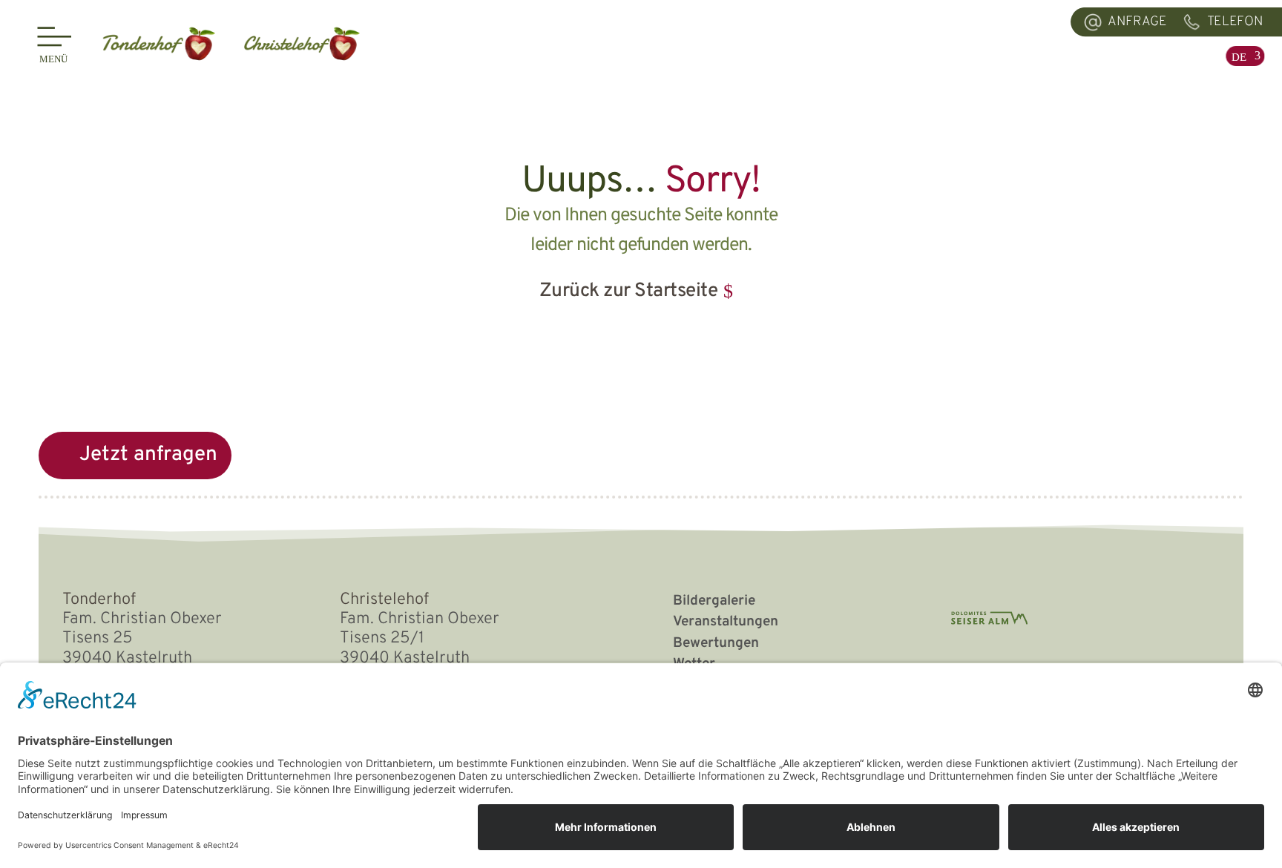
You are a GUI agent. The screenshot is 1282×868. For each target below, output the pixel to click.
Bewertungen (716, 643)
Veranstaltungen (725, 622)
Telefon (1234, 21)
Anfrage (1137, 21)
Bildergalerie (714, 601)
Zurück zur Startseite (628, 291)
